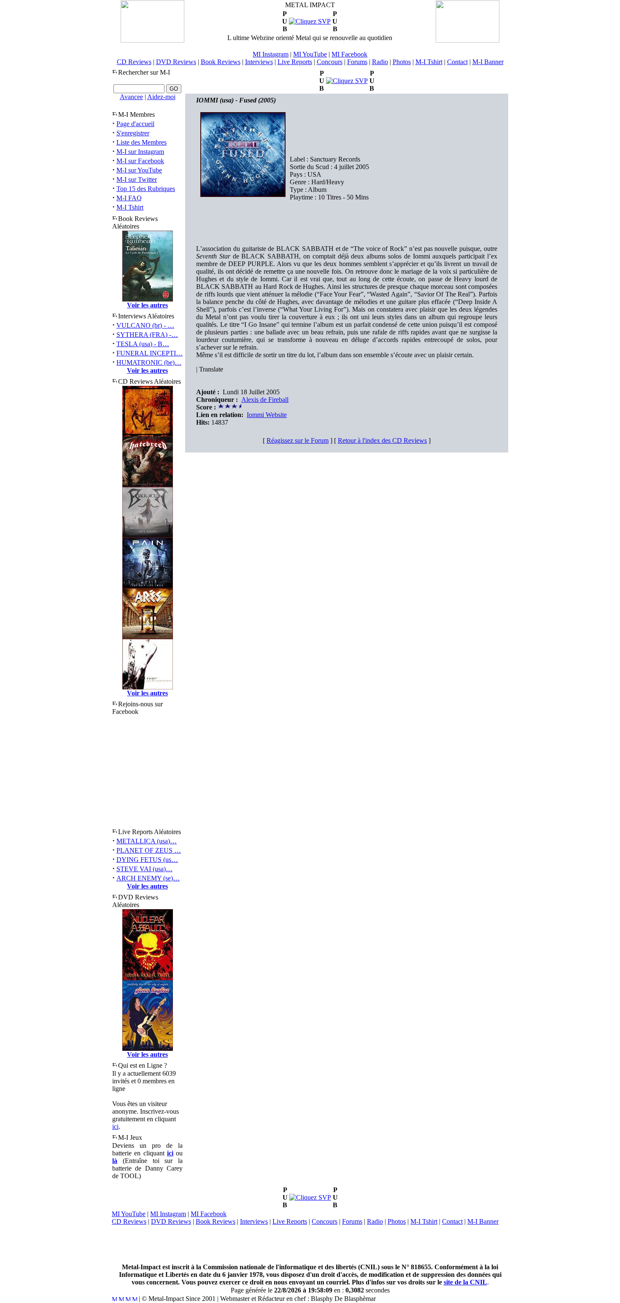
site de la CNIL (465, 1282)
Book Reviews (220, 61)
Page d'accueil (135, 123)
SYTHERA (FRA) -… (147, 334)
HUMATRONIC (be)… (148, 362)
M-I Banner (488, 61)
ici (115, 1126)
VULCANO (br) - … (145, 325)
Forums (357, 61)
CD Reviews (134, 61)
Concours (329, 61)
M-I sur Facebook (140, 160)
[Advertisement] (310, 1244)
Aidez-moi (161, 96)
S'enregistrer (132, 133)
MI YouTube (310, 54)
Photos (402, 61)
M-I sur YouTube (139, 170)
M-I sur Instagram (140, 151)
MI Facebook (349, 54)
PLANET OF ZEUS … (148, 850)
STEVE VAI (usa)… (144, 868)
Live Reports (295, 61)
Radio (380, 61)
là (114, 1160)
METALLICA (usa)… (146, 841)
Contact (457, 61)
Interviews (259, 61)
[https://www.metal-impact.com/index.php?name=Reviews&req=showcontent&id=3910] (347, 80)
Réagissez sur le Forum (298, 440)
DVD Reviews (176, 61)
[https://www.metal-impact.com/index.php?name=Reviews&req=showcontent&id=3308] (310, 21)
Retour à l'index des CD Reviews (382, 440)
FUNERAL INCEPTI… (149, 353)
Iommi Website (267, 414)
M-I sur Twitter (136, 179)
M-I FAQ (129, 198)
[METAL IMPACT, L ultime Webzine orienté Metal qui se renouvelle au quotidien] (152, 40)
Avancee (131, 96)
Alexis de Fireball (264, 399)
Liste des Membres (141, 142)
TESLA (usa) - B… (142, 343)
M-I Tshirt (428, 61)
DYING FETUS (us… (147, 859)
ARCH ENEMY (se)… (148, 878)
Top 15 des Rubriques (145, 188)
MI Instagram (270, 54)
